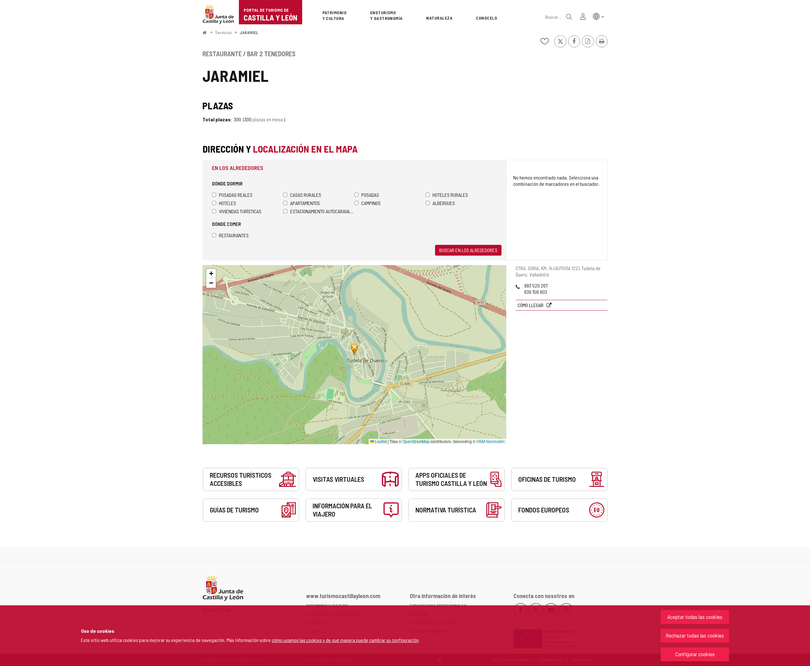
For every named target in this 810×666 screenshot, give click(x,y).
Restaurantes (234, 235)
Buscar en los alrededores (468, 250)
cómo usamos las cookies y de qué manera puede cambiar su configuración (345, 640)
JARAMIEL (249, 32)
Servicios (223, 32)
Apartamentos (305, 203)
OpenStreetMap (416, 441)
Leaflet (380, 441)
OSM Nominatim (491, 441)
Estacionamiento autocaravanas (322, 211)
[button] (598, 16)
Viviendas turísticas (240, 211)
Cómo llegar (531, 305)
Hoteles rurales (450, 195)
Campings (371, 203)
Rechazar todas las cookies (695, 635)
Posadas (370, 195)
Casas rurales (305, 195)
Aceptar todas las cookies (694, 616)
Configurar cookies (695, 654)
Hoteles (227, 203)
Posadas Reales (235, 195)
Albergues (444, 203)
